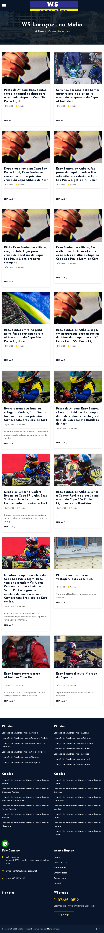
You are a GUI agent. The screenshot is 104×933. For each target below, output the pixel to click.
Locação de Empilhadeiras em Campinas (73, 743)
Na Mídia (58, 883)
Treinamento (60, 878)
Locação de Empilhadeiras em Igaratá (72, 759)
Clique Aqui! (64, 915)
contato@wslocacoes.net (25, 871)
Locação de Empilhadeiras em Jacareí (72, 764)
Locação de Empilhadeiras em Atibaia (20, 733)
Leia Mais (8, 120)
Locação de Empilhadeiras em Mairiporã (21, 762)
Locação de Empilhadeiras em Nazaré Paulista (24, 752)
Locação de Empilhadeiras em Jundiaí (72, 748)
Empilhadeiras (60, 872)
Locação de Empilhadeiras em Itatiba (71, 754)
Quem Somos (60, 862)
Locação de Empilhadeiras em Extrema (72, 738)
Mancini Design (54, 929)
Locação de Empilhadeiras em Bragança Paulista (25, 738)
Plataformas (60, 867)
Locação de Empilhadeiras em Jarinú (71, 733)
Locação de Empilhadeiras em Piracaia (20, 757)
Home (41, 31)
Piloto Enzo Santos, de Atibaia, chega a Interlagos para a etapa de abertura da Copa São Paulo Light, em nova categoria (25, 255)
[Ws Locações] (54, 7)
